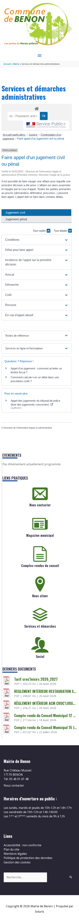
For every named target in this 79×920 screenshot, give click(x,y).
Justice (33, 134)
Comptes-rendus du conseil (40, 565)
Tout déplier (61, 230)
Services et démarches (40, 626)
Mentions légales (15, 854)
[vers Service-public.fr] (46, 125)
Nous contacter (40, 504)
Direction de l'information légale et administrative (28, 428)
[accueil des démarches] (36, 108)
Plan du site (11, 849)
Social (40, 656)
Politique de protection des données (28, 858)
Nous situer (40, 595)
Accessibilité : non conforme (22, 845)
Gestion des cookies (17, 862)
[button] (36, 240)
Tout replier (40, 230)
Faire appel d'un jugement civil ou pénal (40, 138)
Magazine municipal (40, 535)
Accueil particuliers (14, 134)
